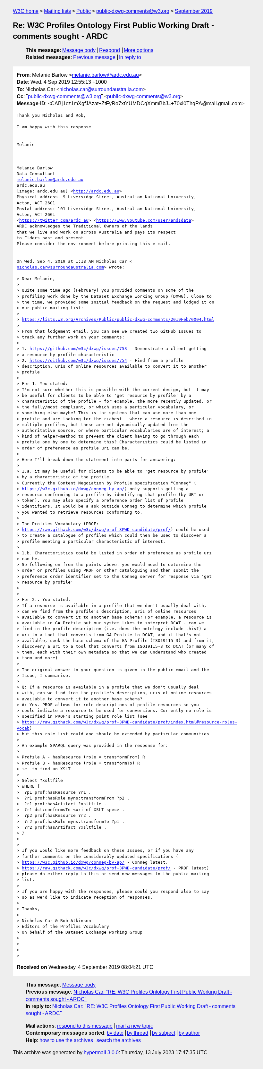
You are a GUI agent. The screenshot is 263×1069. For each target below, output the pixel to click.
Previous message (94, 57)
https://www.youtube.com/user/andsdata (143, 220)
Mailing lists (57, 11)
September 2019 (194, 11)
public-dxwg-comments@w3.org (132, 11)
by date (115, 1033)
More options (138, 50)
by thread (137, 1033)
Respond (109, 50)
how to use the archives (66, 1040)
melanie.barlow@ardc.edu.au (105, 75)
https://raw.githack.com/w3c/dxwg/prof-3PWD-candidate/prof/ (96, 529)
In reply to (130, 57)
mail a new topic (134, 1026)
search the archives (119, 1040)
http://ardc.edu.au (96, 191)
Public (83, 11)
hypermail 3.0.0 (101, 1052)
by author (189, 1033)
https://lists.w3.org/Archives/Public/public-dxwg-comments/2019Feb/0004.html (118, 319)
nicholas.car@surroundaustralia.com (101, 89)
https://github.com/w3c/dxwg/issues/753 (78, 348)
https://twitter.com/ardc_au (54, 220)
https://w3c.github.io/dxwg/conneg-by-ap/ (73, 488)
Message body (79, 50)
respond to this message (85, 1026)
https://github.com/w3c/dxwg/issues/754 (78, 360)
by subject (163, 1033)
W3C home (25, 11)
